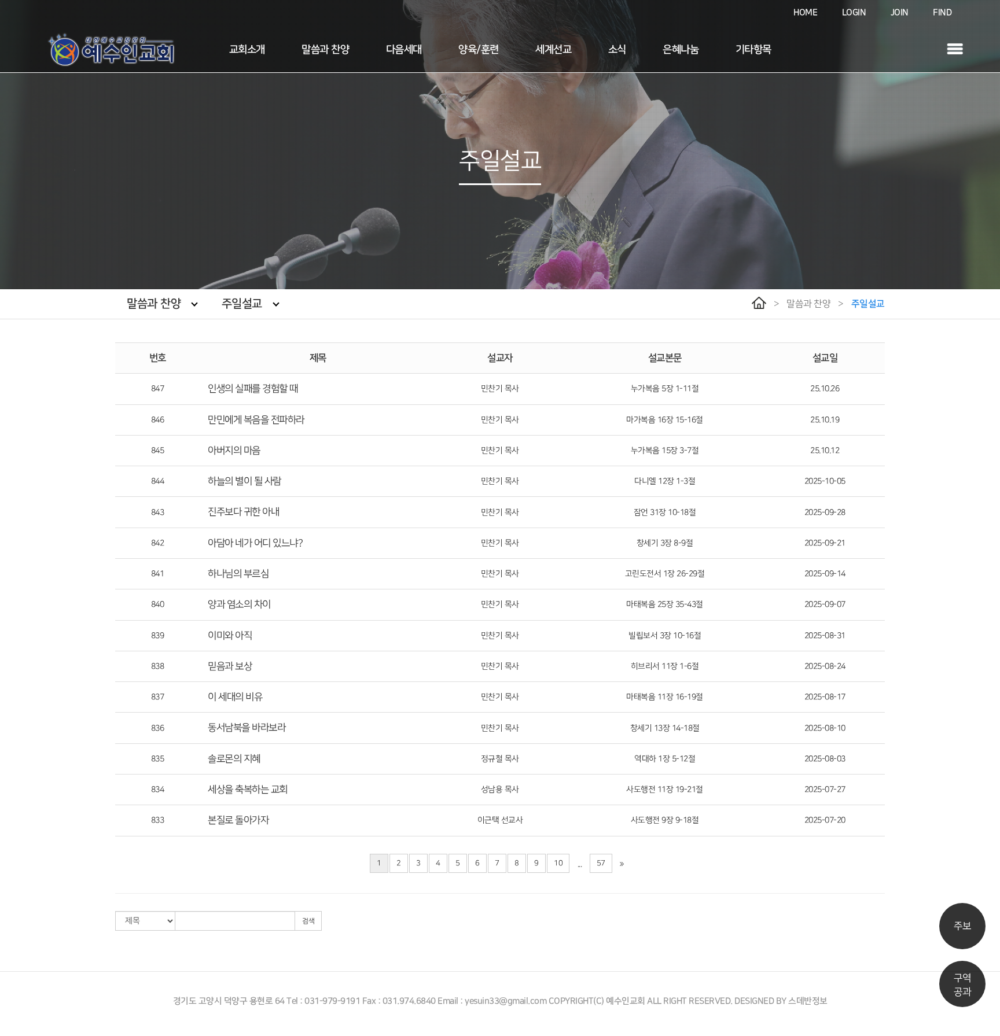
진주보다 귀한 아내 (243, 512)
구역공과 (962, 985)
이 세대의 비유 (235, 697)
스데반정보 (808, 1001)
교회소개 (247, 50)
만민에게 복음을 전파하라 (256, 420)
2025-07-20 (824, 820)
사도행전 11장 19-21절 (664, 789)
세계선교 (553, 50)
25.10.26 (824, 388)
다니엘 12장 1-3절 (664, 481)
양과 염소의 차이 (239, 604)
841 (157, 573)
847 (157, 388)
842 (157, 543)
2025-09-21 (824, 543)
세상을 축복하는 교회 (248, 789)
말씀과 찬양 (325, 50)
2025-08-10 (824, 728)
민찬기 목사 (500, 388)
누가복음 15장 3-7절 (665, 450)
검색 (308, 921)
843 (157, 512)
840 (157, 604)
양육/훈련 (478, 50)
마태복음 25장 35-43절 (664, 604)
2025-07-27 (824, 789)
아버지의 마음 (234, 450)
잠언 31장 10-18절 (665, 512)
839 (157, 635)
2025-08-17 (824, 696)
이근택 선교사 (500, 820)
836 (157, 728)
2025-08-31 (824, 635)
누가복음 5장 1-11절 (665, 388)
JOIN (900, 12)
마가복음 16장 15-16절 (664, 419)
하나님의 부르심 (238, 574)
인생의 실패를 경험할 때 (253, 389)
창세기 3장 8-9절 (665, 543)
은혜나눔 (680, 50)
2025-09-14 (824, 573)
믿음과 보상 (230, 666)
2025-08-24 (824, 666)
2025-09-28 (824, 512)
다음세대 (404, 50)
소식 (617, 50)
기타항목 (753, 50)
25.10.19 (824, 419)
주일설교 (242, 303)
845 (157, 450)
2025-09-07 (824, 604)
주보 (962, 926)
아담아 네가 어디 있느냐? (255, 543)
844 (157, 481)
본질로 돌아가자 (238, 820)
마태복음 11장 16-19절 (664, 696)
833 (157, 820)
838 (157, 666)
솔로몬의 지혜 (234, 759)
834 (157, 789)
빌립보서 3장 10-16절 (664, 635)
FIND (942, 12)
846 (157, 419)
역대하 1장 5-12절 (664, 758)
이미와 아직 (230, 636)
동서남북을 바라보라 (246, 727)
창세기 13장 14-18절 (665, 728)
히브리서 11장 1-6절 (665, 666)
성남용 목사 (500, 789)
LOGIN (854, 12)
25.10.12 (824, 450)
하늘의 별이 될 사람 (244, 481)
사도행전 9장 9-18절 (665, 820)
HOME (805, 12)
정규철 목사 (500, 758)
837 (157, 696)
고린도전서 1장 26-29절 (665, 573)
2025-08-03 (824, 758)
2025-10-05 (824, 481)
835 (157, 758)
